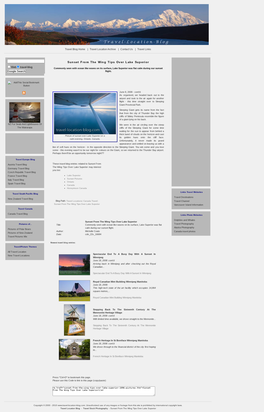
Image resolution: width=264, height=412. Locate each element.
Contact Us (126, 49)
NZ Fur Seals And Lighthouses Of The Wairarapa (25, 125)
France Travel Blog (17, 176)
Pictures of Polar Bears (19, 229)
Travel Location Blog (70, 408)
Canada (71, 185)
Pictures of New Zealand (20, 233)
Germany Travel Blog (18, 168)
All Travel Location (17, 252)
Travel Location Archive (103, 49)
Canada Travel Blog (18, 214)
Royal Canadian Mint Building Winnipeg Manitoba (117, 297)
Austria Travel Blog (17, 164)
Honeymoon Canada (77, 188)
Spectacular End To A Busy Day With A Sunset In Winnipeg (122, 273)
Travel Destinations (183, 197)
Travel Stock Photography (95, 408)
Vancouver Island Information (188, 205)
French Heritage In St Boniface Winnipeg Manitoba (118, 356)
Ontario (70, 182)
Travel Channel (181, 201)
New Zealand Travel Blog (20, 199)
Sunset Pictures (74, 179)
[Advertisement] (108, 81)
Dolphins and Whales (184, 220)
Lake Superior (73, 175)
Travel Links (144, 49)
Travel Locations (74, 201)
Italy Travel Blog (16, 180)
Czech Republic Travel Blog (22, 172)
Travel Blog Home (75, 49)
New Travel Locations (19, 255)
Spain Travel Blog (16, 183)
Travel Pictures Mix (17, 236)
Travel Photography (184, 223)
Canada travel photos (185, 231)
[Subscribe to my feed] (32, 92)
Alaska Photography (184, 227)
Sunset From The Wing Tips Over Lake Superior (77, 204)
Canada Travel (90, 201)
